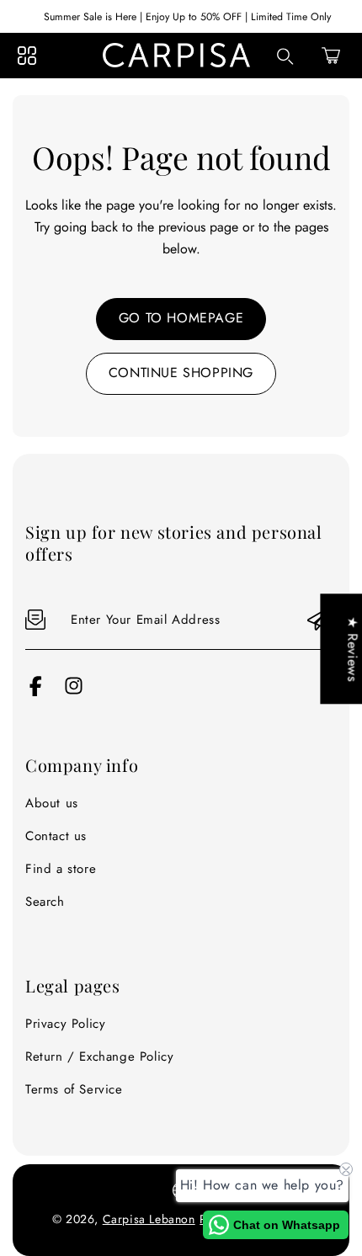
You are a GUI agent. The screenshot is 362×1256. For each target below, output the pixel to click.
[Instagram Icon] (73, 692)
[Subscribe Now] (319, 620)
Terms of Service (74, 1089)
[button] (330, 55)
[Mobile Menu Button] (27, 55)
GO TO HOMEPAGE (181, 317)
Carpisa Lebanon (149, 1219)
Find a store (60, 869)
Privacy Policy (65, 1023)
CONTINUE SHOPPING (181, 372)
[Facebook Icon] (35, 692)
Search (45, 901)
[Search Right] (285, 56)
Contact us (56, 836)
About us (51, 803)
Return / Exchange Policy (99, 1056)
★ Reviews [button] (352, 648)
